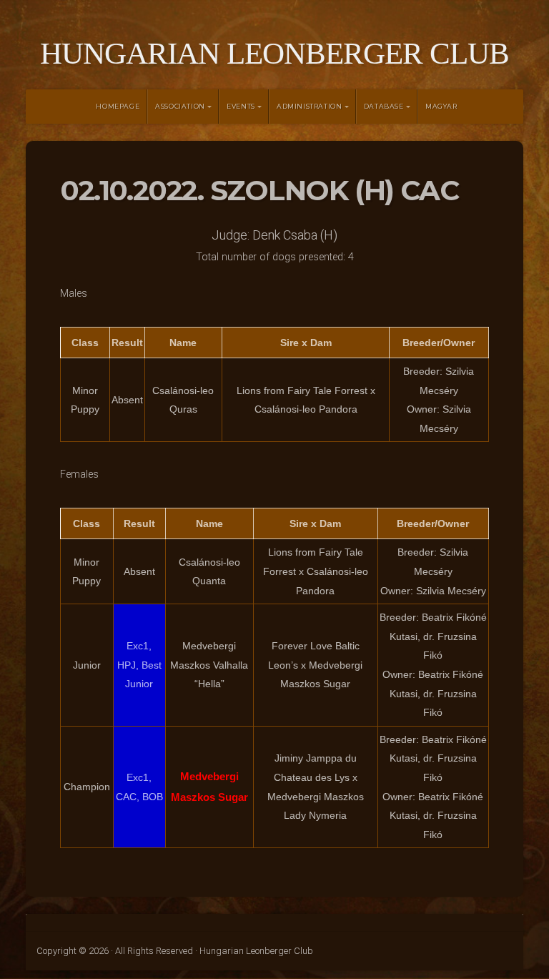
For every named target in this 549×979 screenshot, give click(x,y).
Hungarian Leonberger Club (274, 53)
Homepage (117, 106)
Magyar (441, 106)
